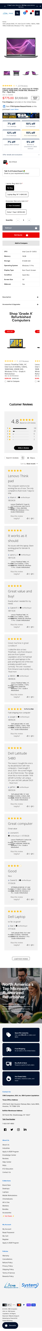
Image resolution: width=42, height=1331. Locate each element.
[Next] (37, 6)
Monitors (5, 1206)
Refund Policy (7, 1262)
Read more (13, 672)
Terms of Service (8, 1273)
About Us (5, 1145)
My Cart (5, 1236)
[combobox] (29, 464)
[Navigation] (37, 13)
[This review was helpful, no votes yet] (27, 518)
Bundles (5, 1209)
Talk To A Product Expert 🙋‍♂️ (14, 171)
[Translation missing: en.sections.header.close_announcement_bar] (40, 6)
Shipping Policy (8, 1269)
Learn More (14, 109)
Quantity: (9, 220)
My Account (6, 1229)
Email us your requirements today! (16, 173)
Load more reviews (21, 959)
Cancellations (7, 1259)
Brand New (6, 1185)
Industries (6, 1148)
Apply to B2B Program (10, 1152)
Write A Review (23, 448)
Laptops (5, 1192)
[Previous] (5, 6)
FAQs (4, 1165)
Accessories (6, 1213)
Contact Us (6, 1172)
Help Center (6, 1162)
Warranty (5, 1256)
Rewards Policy (8, 1276)
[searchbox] (12, 458)
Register (5, 1239)
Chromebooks (7, 1199)
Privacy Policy (7, 1266)
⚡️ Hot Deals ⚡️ (8, 1216)
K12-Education (7, 1169)
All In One (5, 1202)
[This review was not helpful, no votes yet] (31, 518)
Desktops (5, 1188)
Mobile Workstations (9, 1195)
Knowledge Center (9, 1155)
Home (4, 22)
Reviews (5, 1158)
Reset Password (8, 1232)
